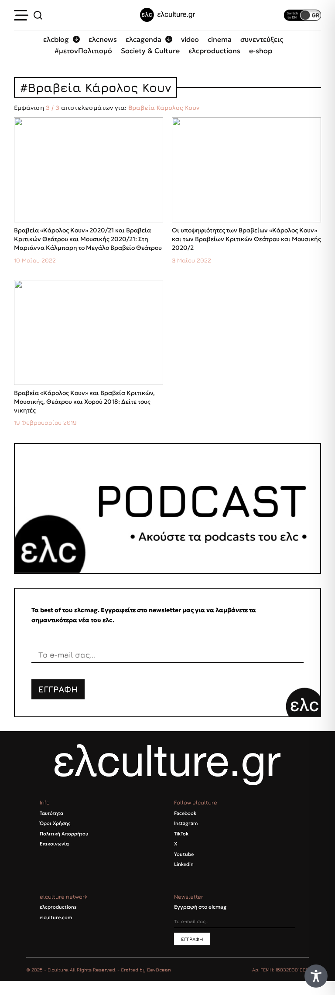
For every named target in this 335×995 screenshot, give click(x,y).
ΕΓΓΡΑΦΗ (58, 689)
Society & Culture (150, 50)
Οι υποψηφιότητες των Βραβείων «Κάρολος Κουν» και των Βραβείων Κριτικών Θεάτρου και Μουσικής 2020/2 (246, 239)
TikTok (181, 834)
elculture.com (56, 917)
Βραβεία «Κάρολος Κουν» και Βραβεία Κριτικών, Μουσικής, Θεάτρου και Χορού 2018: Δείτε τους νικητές (84, 401)
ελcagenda (143, 39)
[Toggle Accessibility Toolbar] (316, 976)
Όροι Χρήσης (55, 823)
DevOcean (159, 969)
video (190, 39)
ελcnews (103, 39)
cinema (220, 39)
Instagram (186, 823)
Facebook (185, 813)
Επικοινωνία (54, 844)
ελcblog (56, 39)
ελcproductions (214, 50)
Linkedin (184, 864)
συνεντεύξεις (261, 39)
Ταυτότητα (51, 813)
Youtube (184, 854)
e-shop (260, 50)
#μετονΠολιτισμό (83, 50)
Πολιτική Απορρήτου (64, 834)
